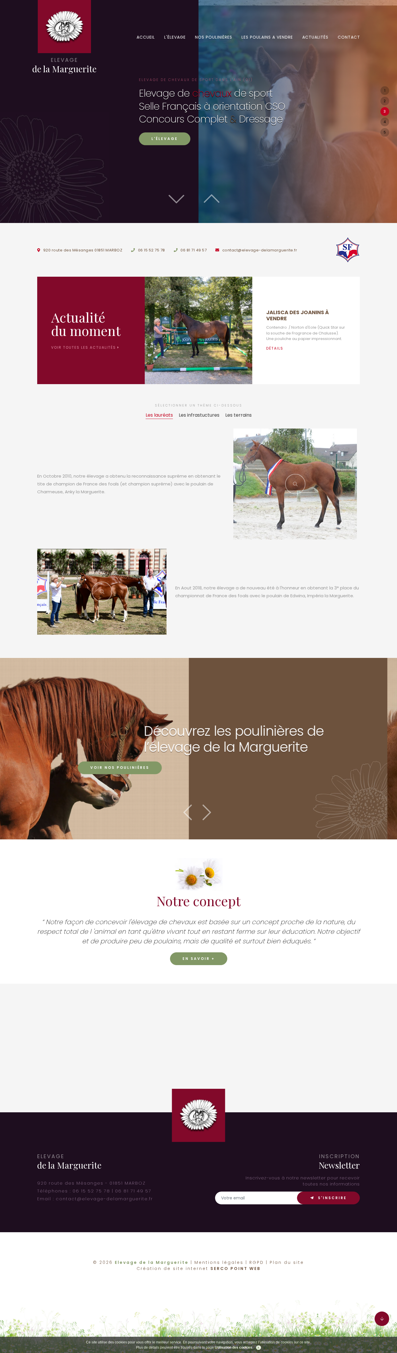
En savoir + (199, 958)
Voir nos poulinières (216, 767)
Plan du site (287, 1262)
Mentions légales (219, 1262)
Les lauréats (159, 415)
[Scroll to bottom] (382, 1318)
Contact (349, 37)
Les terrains (238, 415)
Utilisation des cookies (233, 1347)
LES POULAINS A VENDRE (267, 37)
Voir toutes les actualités (84, 347)
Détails (274, 348)
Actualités (315, 37)
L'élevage (175, 37)
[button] (216, 196)
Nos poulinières (213, 37)
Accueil (146, 37)
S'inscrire (331, 1197)
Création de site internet (172, 1268)
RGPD (256, 1262)
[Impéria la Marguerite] (102, 592)
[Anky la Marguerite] (295, 484)
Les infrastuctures (199, 415)
